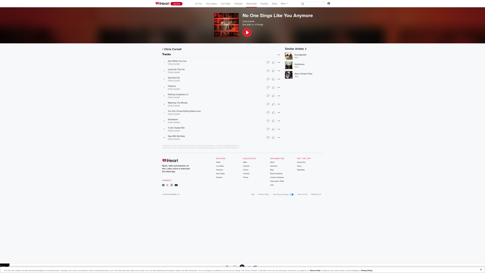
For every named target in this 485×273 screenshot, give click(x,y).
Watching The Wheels (178, 102)
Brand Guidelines (276, 173)
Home (299, 166)
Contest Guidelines (277, 177)
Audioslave (299, 64)
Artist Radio (251, 3)
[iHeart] (162, 3)
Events (245, 169)
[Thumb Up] (273, 62)
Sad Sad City (174, 77)
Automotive (301, 162)
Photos (245, 177)
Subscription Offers (277, 181)
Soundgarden (300, 54)
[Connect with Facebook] (163, 185)
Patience (172, 86)
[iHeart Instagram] (172, 185)
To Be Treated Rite (176, 127)
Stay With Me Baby (176, 136)
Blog (271, 169)
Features (246, 166)
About (272, 162)
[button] (247, 32)
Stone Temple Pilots (303, 73)
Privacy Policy (263, 194)
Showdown (173, 119)
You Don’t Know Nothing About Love (184, 111)
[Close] (481, 269)
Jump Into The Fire (176, 69)
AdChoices (315, 194)
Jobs (272, 185)
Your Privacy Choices (281, 194)
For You (198, 3)
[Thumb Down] (268, 62)
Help (252, 194)
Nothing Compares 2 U (178, 94)
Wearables (301, 169)
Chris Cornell (248, 21)
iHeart (218, 162)
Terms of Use (302, 194)
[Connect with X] (167, 185)
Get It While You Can (177, 61)
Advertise (273, 166)
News (274, 3)
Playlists (264, 3)
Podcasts (238, 3)
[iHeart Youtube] (176, 185)
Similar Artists (294, 49)
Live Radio (225, 3)
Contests (246, 173)
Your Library (211, 3)
